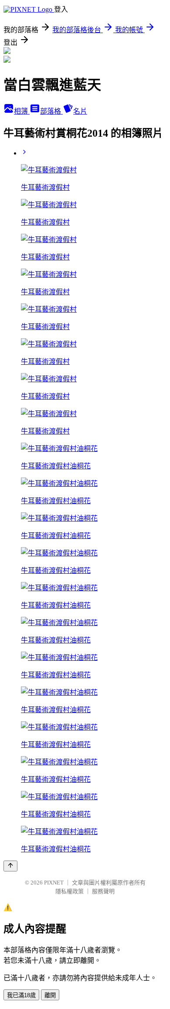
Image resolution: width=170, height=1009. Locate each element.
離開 (50, 995)
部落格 (51, 111)
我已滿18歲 (21, 995)
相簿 (22, 111)
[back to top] (10, 866)
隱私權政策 (69, 891)
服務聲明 (103, 891)
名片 (80, 111)
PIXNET (54, 882)
